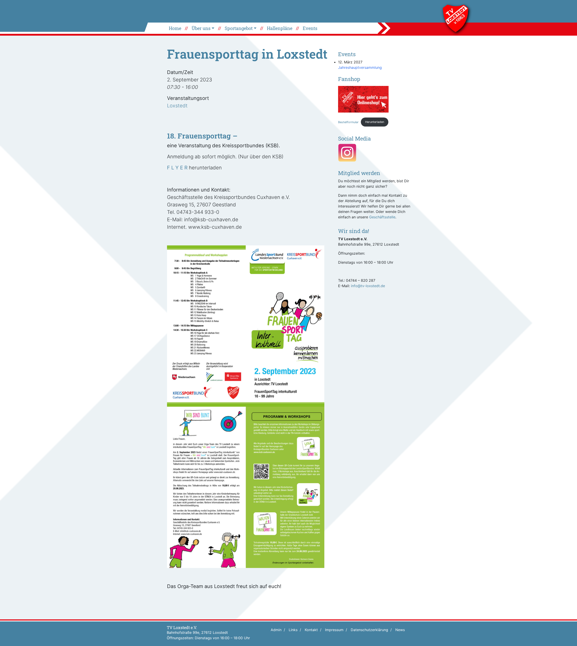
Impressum (334, 630)
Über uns (201, 28)
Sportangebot (239, 28)
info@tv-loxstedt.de (368, 286)
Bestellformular (348, 122)
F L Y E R (177, 168)
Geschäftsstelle (382, 217)
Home (175, 28)
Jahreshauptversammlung (360, 67)
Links (293, 630)
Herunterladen (374, 122)
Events (310, 28)
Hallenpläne (279, 28)
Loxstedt (177, 105)
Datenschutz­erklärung (369, 630)
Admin (276, 630)
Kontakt (311, 630)
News (400, 630)
